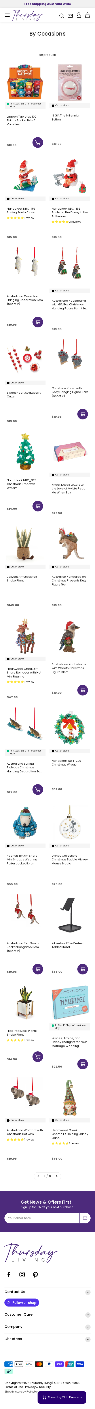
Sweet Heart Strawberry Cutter (24, 395)
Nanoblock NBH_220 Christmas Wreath (66, 763)
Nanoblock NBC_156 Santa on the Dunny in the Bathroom (70, 212)
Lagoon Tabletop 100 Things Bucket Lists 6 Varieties (21, 120)
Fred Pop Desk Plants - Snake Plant (23, 1033)
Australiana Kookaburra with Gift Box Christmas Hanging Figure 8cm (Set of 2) (69, 305)
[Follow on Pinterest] (35, 1278)
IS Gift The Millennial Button (65, 117)
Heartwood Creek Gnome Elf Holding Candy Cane (70, 1134)
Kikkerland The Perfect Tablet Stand (68, 945)
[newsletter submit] (85, 1218)
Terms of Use (13, 1387)
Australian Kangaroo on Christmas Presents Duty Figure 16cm (69, 581)
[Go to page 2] (56, 1176)
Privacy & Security (38, 1387)
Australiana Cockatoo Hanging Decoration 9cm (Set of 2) (25, 300)
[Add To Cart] (37, 142)
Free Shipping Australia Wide (47, 4)
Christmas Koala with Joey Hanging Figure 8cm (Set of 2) (70, 392)
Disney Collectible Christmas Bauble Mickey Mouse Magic (70, 860)
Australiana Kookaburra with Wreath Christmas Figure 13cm (69, 668)
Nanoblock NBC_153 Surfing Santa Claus (21, 210)
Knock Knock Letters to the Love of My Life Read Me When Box (69, 489)
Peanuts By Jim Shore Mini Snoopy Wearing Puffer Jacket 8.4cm (22, 860)
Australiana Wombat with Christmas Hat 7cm (25, 1132)
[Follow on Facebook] (8, 1278)
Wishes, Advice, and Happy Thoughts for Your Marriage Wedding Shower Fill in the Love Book (69, 1042)
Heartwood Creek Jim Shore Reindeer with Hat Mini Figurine (24, 673)
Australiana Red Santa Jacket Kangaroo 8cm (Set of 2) (23, 947)
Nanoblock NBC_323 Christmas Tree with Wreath (21, 484)
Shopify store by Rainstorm (22, 1391)
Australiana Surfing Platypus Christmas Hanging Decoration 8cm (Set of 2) (25, 768)
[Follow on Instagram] (22, 1278)
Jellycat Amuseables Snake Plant (22, 579)
